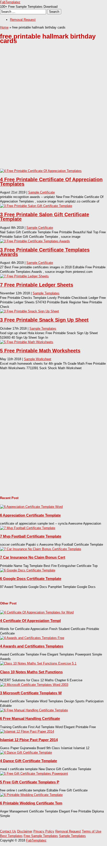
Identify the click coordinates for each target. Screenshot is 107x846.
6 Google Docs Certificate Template (30, 578)
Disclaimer (24, 831)
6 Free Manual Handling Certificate (30, 718)
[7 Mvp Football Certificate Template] (27, 528)
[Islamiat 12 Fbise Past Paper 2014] (27, 731)
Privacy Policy (43, 831)
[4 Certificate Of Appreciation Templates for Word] (37, 612)
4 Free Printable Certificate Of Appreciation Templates (51, 182)
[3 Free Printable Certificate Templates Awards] (35, 241)
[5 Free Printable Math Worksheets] (26, 342)
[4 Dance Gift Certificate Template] (26, 752)
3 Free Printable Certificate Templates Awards (45, 252)
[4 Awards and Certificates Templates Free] (32, 638)
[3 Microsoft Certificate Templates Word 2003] (34, 685)
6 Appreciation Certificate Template (30, 515)
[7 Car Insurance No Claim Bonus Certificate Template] (40, 549)
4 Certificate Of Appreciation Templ (30, 620)
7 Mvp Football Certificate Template (30, 536)
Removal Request (23, 20)
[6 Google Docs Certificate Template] (27, 570)
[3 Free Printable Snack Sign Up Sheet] (29, 311)
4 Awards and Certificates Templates (31, 646)
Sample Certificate (41, 192)
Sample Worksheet (37, 359)
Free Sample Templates (41, 836)
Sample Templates (46, 293)
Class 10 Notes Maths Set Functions (31, 672)
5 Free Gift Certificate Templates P (29, 782)
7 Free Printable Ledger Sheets (36, 285)
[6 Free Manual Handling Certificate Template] (34, 710)
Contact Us (8, 831)
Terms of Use (91, 831)
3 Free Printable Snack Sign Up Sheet (44, 320)
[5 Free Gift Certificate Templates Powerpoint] (34, 773)
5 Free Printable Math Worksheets (40, 350)
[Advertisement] (53, 110)
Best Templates (11, 836)
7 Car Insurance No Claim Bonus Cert (32, 557)
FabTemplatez (10, 2)
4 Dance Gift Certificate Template (28, 761)
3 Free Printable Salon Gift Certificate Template (44, 217)
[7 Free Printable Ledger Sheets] (24, 276)
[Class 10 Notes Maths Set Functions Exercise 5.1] (38, 663)
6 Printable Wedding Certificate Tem (31, 803)
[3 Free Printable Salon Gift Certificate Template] (36, 206)
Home (4, 27)
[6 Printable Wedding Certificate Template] (31, 795)
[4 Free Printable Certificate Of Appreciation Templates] (41, 171)
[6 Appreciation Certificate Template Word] (31, 507)
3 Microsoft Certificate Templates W (31, 693)
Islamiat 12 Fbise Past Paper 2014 (29, 740)
